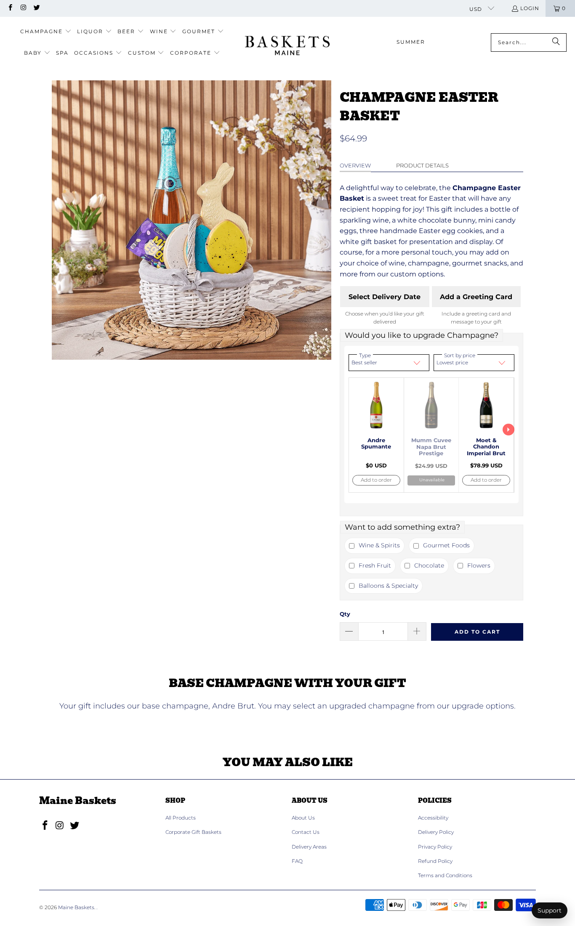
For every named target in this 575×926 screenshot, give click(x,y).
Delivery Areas (309, 847)
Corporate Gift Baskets (193, 832)
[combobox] (529, 42)
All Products (180, 818)
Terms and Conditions (445, 875)
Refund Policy (435, 861)
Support (550, 910)
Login (529, 8)
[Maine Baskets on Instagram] (23, 8)
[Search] (556, 42)
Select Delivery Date (385, 297)
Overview (355, 165)
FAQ (297, 861)
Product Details (422, 165)
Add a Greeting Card (476, 297)
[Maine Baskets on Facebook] (9, 8)
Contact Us (305, 832)
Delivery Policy (436, 832)
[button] (46, 31)
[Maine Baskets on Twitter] (36, 8)
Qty (345, 613)
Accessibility (433, 818)
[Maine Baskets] (287, 42)
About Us (303, 818)
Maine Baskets (76, 907)
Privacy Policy (435, 847)
